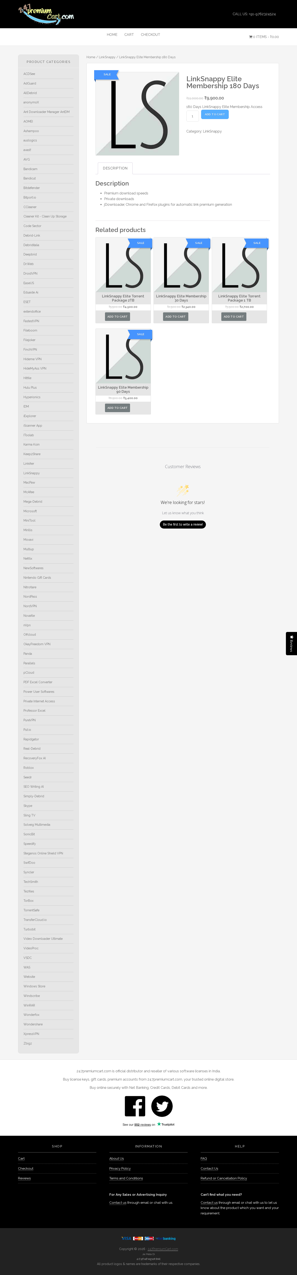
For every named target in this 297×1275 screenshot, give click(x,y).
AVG (26, 159)
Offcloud (29, 634)
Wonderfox (31, 1014)
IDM (26, 406)
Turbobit (29, 929)
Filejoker (29, 340)
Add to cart (215, 114)
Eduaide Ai (30, 292)
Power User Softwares (38, 691)
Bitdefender (31, 188)
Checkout (25, 1169)
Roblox (28, 767)
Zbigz (27, 1043)
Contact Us (209, 1169)
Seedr (27, 777)
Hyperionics (31, 397)
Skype (27, 805)
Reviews (24, 1178)
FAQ (204, 1159)
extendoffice (32, 311)
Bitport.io (29, 197)
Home (91, 57)
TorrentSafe (31, 910)
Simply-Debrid (33, 796)
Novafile (29, 615)
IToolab (28, 435)
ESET (27, 302)
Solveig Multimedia (36, 824)
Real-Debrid (31, 748)
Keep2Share (31, 454)
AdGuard (29, 83)
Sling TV (29, 815)
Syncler (28, 872)
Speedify (29, 844)
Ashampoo (31, 131)
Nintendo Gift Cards (37, 577)
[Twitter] (162, 1106)
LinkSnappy (107, 57)
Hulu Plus (30, 387)
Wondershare (33, 1024)
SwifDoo (29, 862)
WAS (26, 967)
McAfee (28, 492)
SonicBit (29, 834)
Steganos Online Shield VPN (43, 853)
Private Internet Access (39, 701)
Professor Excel (34, 710)
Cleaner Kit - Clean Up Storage (45, 216)
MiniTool (29, 520)
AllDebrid (30, 93)
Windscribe (31, 996)
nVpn (27, 625)
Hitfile (27, 378)
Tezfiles (28, 891)
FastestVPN (31, 321)
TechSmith (30, 882)
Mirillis (27, 530)
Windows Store (34, 986)
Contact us (117, 1203)
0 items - (265, 37)
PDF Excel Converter (37, 682)
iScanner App (32, 425)
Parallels (29, 663)
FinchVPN (30, 349)
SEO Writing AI (33, 786)
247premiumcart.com (57, 14)
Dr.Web (28, 264)
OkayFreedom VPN (36, 644)
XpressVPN (31, 1034)
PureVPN (29, 720)
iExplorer (29, 416)
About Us (116, 1159)
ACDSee (29, 74)
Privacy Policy (120, 1169)
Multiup (28, 549)
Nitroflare (29, 587)
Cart (21, 1159)
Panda (27, 653)
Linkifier (28, 463)
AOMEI (28, 121)
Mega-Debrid (32, 501)
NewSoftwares (33, 568)
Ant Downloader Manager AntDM (46, 112)
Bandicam (30, 169)
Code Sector (32, 226)
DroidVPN (30, 273)
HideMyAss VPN (34, 368)
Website (29, 976)
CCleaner (30, 207)
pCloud (28, 672)
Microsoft (30, 511)
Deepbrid (30, 254)
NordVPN (30, 606)
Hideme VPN (32, 359)
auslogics (30, 140)
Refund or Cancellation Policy (224, 1178)
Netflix (27, 558)
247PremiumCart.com (163, 1249)
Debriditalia (31, 245)
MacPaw (29, 482)
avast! (27, 150)
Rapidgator (31, 739)
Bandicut (29, 178)
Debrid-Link (31, 235)
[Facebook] (135, 1106)
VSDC (27, 958)
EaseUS (28, 283)
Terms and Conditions (126, 1178)
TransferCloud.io (35, 920)
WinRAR (29, 1005)
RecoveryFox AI (34, 758)
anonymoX (31, 102)
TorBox (28, 900)
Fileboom (30, 330)
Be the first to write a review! (183, 524)
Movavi (28, 539)
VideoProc (30, 948)
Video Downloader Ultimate (43, 938)
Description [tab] (115, 168)
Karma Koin (31, 444)
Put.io (27, 729)
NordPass (30, 596)
